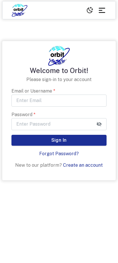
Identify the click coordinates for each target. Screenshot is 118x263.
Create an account (83, 165)
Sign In (58, 140)
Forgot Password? (59, 153)
